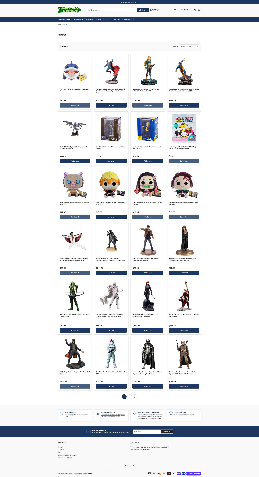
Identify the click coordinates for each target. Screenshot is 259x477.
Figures (65, 24)
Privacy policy (78, 473)
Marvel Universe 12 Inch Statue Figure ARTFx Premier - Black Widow (145, 315)
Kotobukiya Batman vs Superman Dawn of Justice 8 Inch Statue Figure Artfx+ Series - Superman (111, 91)
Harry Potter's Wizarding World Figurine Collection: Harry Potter (146, 259)
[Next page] (135, 397)
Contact (60, 447)
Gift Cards (117, 19)
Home (59, 24)
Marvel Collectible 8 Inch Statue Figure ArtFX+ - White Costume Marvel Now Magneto (109, 316)
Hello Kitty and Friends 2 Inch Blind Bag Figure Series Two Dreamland (182, 148)
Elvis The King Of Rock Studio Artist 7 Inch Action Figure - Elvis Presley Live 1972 (74, 259)
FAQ (59, 452)
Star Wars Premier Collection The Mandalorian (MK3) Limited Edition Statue (110, 259)
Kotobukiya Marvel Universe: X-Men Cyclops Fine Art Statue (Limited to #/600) (184, 90)
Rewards (129, 19)
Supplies (99, 19)
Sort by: (175, 46)
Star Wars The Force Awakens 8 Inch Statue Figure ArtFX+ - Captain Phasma (147, 373)
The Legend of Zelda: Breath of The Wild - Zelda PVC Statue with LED (147, 90)
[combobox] (117, 10)
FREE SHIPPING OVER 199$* (129, 2)
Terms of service (87, 473)
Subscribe (166, 432)
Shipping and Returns (65, 458)
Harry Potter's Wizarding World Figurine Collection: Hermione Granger (182, 259)
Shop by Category (64, 19)
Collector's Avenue (67, 473)
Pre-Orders (89, 19)
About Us (61, 450)
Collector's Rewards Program (67, 455)
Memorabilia (78, 19)
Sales (107, 19)
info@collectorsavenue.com (158, 11)
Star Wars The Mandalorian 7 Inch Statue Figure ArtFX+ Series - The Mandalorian (182, 373)
